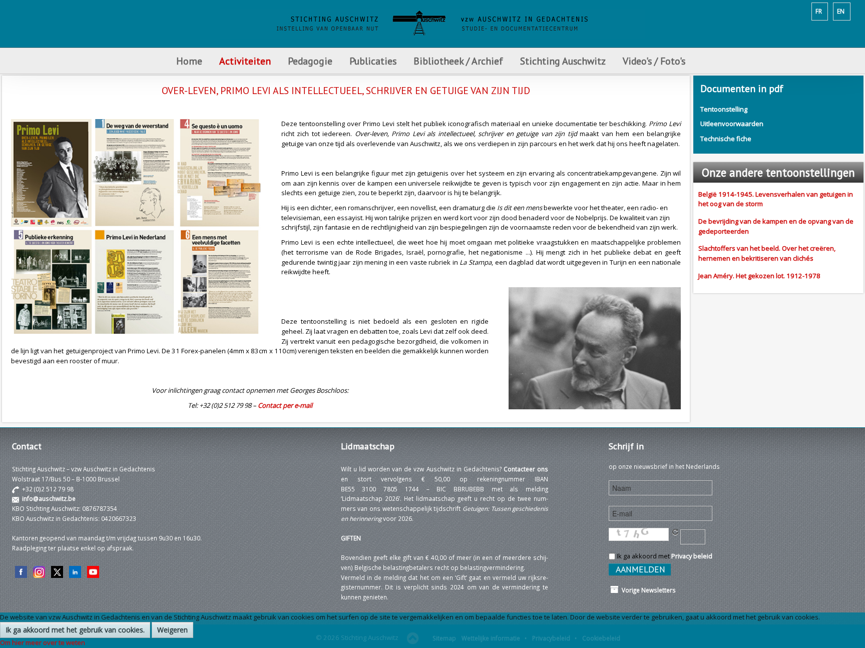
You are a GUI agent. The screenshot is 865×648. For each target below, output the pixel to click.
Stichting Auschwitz (563, 61)
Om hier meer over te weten (42, 642)
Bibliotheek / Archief (458, 61)
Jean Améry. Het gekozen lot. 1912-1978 (759, 275)
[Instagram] (39, 571)
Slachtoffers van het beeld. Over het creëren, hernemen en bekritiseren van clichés (766, 253)
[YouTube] (93, 571)
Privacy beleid (691, 555)
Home (189, 61)
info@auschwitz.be (49, 498)
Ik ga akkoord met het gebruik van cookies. (75, 629)
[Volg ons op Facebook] (21, 571)
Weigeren (172, 629)
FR (818, 11)
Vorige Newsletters (647, 590)
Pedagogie (310, 61)
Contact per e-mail (285, 405)
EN (840, 11)
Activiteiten (245, 61)
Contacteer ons (526, 469)
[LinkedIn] (75, 571)
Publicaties (372, 61)
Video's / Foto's (655, 61)
